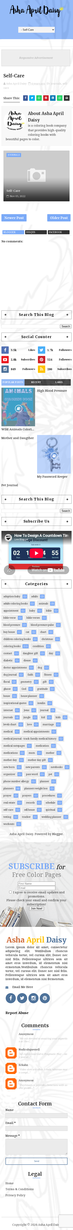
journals (56, 83)
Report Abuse (17, 1013)
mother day (10, 760)
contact (7, 653)
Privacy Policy (15, 1195)
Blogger (57, 834)
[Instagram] (33, 998)
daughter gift (30, 653)
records (30, 802)
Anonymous (26, 1034)
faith (30, 674)
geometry (26, 681)
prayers (26, 795)
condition (38, 646)
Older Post (59, 218)
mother (50, 753)
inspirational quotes (14, 703)
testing (7, 817)
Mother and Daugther (17, 438)
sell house (29, 809)
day (51, 653)
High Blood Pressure (52, 391)
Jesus (26, 710)
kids (58, 717)
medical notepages (14, 745)
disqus (30, 232)
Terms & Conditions (19, 1189)
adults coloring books (15, 603)
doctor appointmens (15, 667)
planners (8, 788)
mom (32, 753)
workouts (8, 824)
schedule (50, 802)
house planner (29, 696)
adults (34, 596)
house (6, 696)
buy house (9, 632)
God (23, 689)
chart (43, 632)
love (29, 724)
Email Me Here (22, 987)
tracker (26, 817)
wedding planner (51, 817)
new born (9, 767)
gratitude (42, 689)
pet (50, 774)
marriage (48, 724)
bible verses (33, 617)
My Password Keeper (52, 476)
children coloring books (17, 639)
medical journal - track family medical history (29, 738)
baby (32, 610)
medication (42, 745)
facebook (55, 232)
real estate (9, 802)
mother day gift (37, 760)
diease (27, 660)
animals (43, 603)
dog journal (10, 674)
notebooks (56, 767)
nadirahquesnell (29, 1049)
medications (10, 753)
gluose (7, 689)
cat (27, 632)
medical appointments (36, 731)
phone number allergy (16, 781)
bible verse (9, 617)
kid (43, 717)
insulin (41, 703)
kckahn (23, 1064)
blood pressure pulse (42, 625)
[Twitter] (22, 998)
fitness (48, 674)
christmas (47, 639)
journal (44, 710)
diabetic (8, 660)
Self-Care (13, 191)
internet (8, 710)
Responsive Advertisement (36, 57)
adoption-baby (11, 596)
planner (44, 781)
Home (9, 1183)
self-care (8, 809)
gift (45, 681)
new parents (33, 767)
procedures (48, 795)
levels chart (9, 724)
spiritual (50, 809)
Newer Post (14, 218)
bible (49, 610)
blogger (9, 232)
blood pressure (11, 625)
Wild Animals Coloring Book (18, 429)
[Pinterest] (45, 998)
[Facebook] (11, 998)
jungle (27, 717)
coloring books (11, 646)
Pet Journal (9, 485)
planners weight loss (35, 788)
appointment (10, 610)
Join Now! (36, 908)
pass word (32, 774)
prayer (7, 795)
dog (40, 667)
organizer (9, 774)
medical (8, 731)
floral (6, 681)
